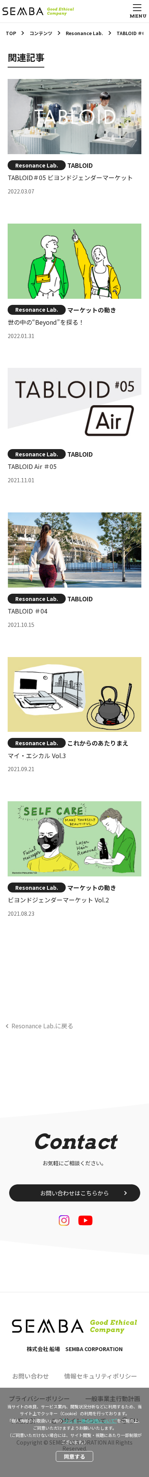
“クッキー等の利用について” (90, 1420)
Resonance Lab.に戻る (42, 1025)
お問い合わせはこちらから (74, 1193)
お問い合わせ (30, 1375)
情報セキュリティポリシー (100, 1375)
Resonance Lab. (36, 165)
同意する (74, 1456)
